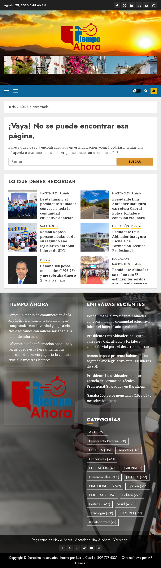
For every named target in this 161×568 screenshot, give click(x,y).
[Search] (145, 91)
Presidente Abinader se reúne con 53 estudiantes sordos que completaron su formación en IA (130, 279)
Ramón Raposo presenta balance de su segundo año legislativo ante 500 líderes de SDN (57, 241)
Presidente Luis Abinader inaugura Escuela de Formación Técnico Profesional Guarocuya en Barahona (129, 246)
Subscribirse (154, 91)
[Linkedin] (132, 5)
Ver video (120, 539)
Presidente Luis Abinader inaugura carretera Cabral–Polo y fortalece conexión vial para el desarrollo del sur (130, 211)
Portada (64, 193)
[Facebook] (117, 5)
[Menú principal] (15, 91)
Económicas (102, 459)
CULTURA (100, 450)
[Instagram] (154, 5)
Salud (125, 504)
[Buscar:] (62, 162)
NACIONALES (49, 193)
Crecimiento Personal (107, 441)
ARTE (97, 432)
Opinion (45, 260)
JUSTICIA (136, 477)
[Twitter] (124, 5)
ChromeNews (131, 557)
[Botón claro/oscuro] (137, 91)
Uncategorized (102, 522)
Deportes (128, 450)
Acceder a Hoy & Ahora (92, 539)
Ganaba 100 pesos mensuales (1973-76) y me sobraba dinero (58, 271)
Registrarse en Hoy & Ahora (52, 539)
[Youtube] (146, 5)
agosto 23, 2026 (55, 281)
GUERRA (133, 468)
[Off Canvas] (6, 90)
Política (132, 495)
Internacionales (104, 477)
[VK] (139, 5)
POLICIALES (102, 495)
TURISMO (131, 513)
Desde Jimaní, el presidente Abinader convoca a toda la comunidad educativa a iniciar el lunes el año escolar (58, 213)
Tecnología (101, 513)
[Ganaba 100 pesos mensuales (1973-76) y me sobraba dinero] (22, 270)
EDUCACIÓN (120, 226)
